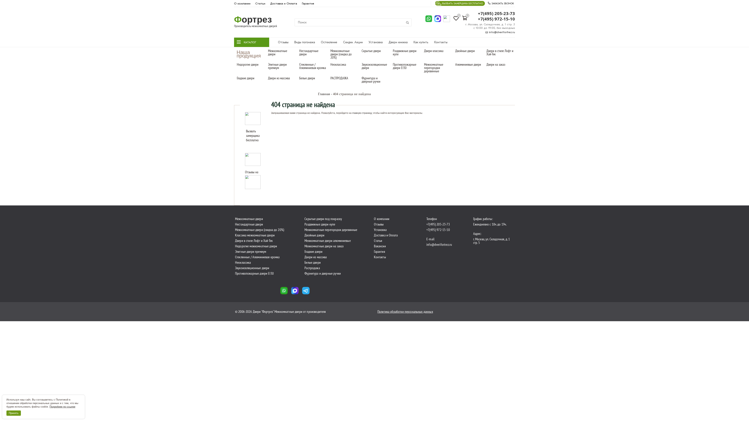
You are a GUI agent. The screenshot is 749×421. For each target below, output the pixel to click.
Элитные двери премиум (277, 66)
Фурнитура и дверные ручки (371, 80)
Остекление (329, 42)
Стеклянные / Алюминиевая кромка (312, 66)
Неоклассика (338, 64)
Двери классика (433, 51)
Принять (14, 413)
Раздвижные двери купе (404, 52)
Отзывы (283, 42)
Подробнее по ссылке (62, 406)
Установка (376, 42)
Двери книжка (398, 42)
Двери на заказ (495, 64)
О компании (242, 3)
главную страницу (362, 113)
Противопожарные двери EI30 (404, 66)
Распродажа (312, 268)
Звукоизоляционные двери (374, 66)
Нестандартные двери (308, 52)
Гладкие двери (245, 78)
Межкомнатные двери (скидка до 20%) (341, 54)
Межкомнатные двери (277, 52)
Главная (324, 94)
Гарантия (308, 3)
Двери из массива (279, 78)
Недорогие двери (247, 64)
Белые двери (307, 78)
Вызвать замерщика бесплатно (462, 3)
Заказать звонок (502, 3)
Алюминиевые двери (468, 64)
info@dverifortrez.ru (501, 32)
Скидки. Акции (353, 42)
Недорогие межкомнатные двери (256, 246)
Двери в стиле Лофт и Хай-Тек (499, 52)
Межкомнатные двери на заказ (323, 246)
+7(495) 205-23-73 (496, 13)
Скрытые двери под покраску (323, 219)
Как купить (421, 42)
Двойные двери (465, 51)
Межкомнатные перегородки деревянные (433, 67)
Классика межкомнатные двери (255, 235)
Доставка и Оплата (283, 3)
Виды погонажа (304, 42)
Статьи (260, 3)
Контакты (440, 42)
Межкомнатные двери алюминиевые (327, 240)
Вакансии (380, 246)
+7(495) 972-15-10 (496, 19)
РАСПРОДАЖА (339, 78)
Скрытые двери (371, 51)
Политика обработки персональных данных (405, 311)
